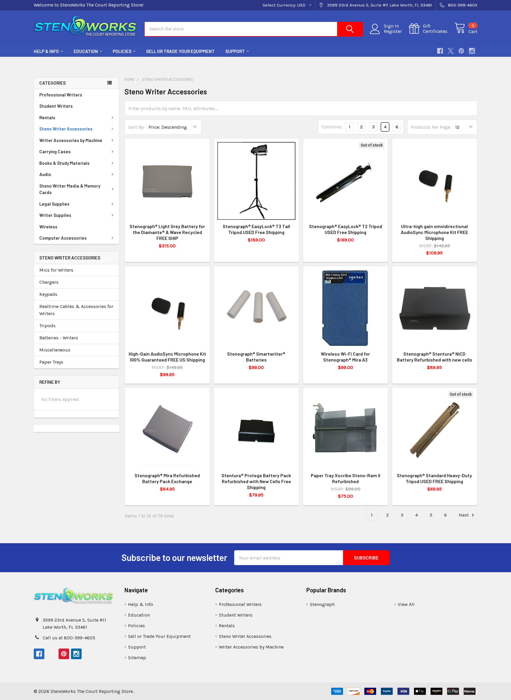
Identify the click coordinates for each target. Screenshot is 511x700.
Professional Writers (60, 94)
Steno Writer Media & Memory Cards (69, 189)
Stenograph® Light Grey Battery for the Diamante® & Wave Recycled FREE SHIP (167, 232)
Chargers (49, 282)
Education (86, 51)
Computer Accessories (63, 238)
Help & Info (46, 51)
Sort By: (136, 127)
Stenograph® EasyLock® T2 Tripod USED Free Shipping (345, 229)
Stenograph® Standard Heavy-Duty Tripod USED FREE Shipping (434, 478)
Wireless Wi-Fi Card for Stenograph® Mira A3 (345, 356)
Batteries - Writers (58, 338)
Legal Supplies (54, 204)
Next (464, 515)
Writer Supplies (55, 215)
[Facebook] (440, 51)
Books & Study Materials (64, 163)
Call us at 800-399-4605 (69, 638)
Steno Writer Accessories (66, 128)
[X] (450, 51)
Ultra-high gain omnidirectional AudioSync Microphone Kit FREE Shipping (434, 232)
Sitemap (137, 657)
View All (406, 604)
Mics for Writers (56, 270)
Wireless (48, 226)
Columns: (332, 127)
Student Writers (56, 106)
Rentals (47, 117)
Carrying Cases (55, 151)
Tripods (47, 325)
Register (393, 31)
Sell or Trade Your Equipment (180, 51)
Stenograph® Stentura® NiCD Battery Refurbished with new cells (434, 356)
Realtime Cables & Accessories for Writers (76, 310)
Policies (122, 51)
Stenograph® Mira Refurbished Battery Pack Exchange (167, 478)
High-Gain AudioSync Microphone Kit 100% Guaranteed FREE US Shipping (167, 356)
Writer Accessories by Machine (70, 140)
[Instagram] (472, 51)
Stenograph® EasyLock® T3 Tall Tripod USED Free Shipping (256, 229)
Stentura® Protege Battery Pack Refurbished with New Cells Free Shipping (256, 481)
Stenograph (322, 604)
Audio (45, 174)
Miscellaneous (54, 350)
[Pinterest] (461, 51)
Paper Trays (51, 362)
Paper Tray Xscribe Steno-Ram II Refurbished (345, 478)
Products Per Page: (431, 127)
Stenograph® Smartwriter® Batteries (256, 356)
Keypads (48, 294)
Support (235, 51)
